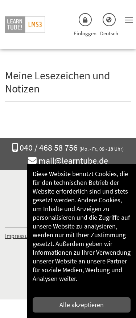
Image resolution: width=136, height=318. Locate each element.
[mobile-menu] (127, 19)
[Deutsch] (109, 19)
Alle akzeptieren (81, 305)
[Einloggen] (85, 19)
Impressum (19, 235)
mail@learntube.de (73, 160)
